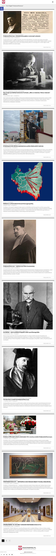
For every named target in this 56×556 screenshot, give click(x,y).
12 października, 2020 (8, 526)
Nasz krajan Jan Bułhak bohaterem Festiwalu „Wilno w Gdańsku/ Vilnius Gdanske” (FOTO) (26, 93)
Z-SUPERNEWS (11, 34)
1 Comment (16, 333)
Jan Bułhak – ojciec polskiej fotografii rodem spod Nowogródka (21, 332)
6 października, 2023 (8, 333)
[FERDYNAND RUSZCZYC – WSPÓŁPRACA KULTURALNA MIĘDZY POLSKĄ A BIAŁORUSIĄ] (28, 466)
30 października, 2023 (8, 267)
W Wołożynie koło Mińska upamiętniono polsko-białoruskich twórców (23, 146)
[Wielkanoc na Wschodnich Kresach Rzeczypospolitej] (28, 181)
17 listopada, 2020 (7, 483)
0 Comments (17, 37)
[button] (2, 8)
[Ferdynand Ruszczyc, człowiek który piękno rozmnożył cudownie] (28, 22)
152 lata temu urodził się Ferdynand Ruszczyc (16, 400)
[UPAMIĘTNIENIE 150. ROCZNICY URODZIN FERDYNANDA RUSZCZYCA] (28, 510)
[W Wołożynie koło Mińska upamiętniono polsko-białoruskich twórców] (28, 126)
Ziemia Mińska (17, 144)
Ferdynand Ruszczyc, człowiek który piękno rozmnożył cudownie (21, 36)
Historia (5, 480)
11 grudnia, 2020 (7, 438)
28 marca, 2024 (6, 205)
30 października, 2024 (8, 37)
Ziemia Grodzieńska (18, 34)
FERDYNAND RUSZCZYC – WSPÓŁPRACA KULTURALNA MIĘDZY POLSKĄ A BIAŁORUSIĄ (27, 482)
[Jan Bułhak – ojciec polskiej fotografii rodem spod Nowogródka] (28, 305)
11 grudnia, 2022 (7, 401)
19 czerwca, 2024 (7, 147)
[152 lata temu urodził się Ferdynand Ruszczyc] (28, 372)
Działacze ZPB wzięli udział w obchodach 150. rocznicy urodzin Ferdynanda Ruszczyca (27, 437)
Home (3, 5)
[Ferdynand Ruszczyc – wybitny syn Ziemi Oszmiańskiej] (28, 241)
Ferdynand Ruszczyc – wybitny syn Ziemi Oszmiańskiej (18, 266)
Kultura (5, 34)
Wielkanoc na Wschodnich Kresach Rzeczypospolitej (18, 204)
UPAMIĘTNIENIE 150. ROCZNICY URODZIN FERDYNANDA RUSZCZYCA (22, 525)
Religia (4, 202)
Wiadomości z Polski (12, 91)
